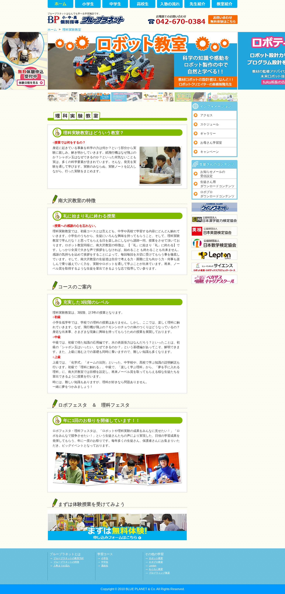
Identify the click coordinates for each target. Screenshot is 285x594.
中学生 (104, 562)
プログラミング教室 (159, 572)
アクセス (206, 115)
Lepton (152, 565)
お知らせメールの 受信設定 (212, 174)
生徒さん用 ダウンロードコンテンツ (217, 184)
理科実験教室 (71, 29)
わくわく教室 (156, 569)
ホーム (52, 29)
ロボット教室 (156, 558)
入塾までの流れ (62, 565)
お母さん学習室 (211, 142)
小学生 (104, 558)
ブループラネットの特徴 (66, 562)
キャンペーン (209, 151)
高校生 (104, 565)
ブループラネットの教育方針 (69, 558)
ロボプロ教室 (156, 562)
